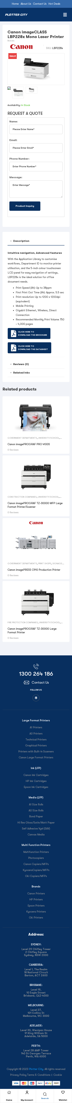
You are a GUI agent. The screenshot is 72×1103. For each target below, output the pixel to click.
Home (9, 1100)
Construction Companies (22, 497)
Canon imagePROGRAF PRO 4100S (29, 444)
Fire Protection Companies (23, 622)
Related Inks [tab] (21, 372)
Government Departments (22, 438)
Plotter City (36, 1069)
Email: (13, 140)
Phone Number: (19, 158)
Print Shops (44, 563)
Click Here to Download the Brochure (32, 333)
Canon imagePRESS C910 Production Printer (34, 569)
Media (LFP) (36, 797)
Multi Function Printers (36, 845)
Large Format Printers (36, 720)
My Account (27, 1100)
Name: (13, 121)
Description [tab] (21, 241)
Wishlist (63, 1100)
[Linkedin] (36, 697)
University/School (48, 438)
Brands (36, 886)
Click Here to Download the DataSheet (33, 347)
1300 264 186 (36, 674)
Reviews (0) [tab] (21, 364)
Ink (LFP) (36, 768)
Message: (15, 177)
